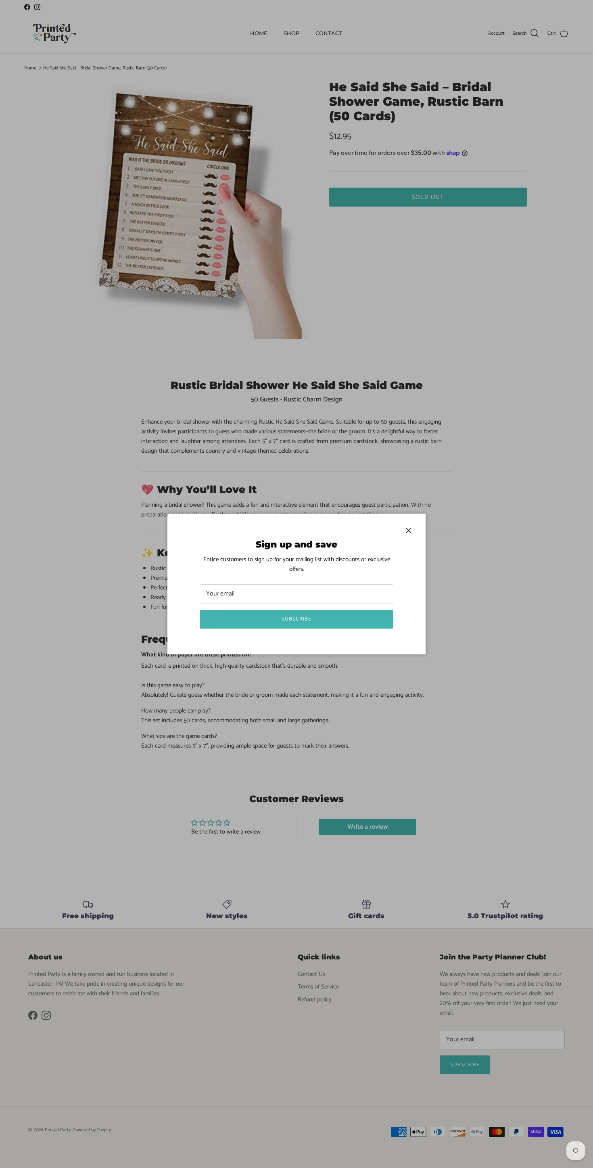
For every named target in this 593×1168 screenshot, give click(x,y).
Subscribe (296, 619)
